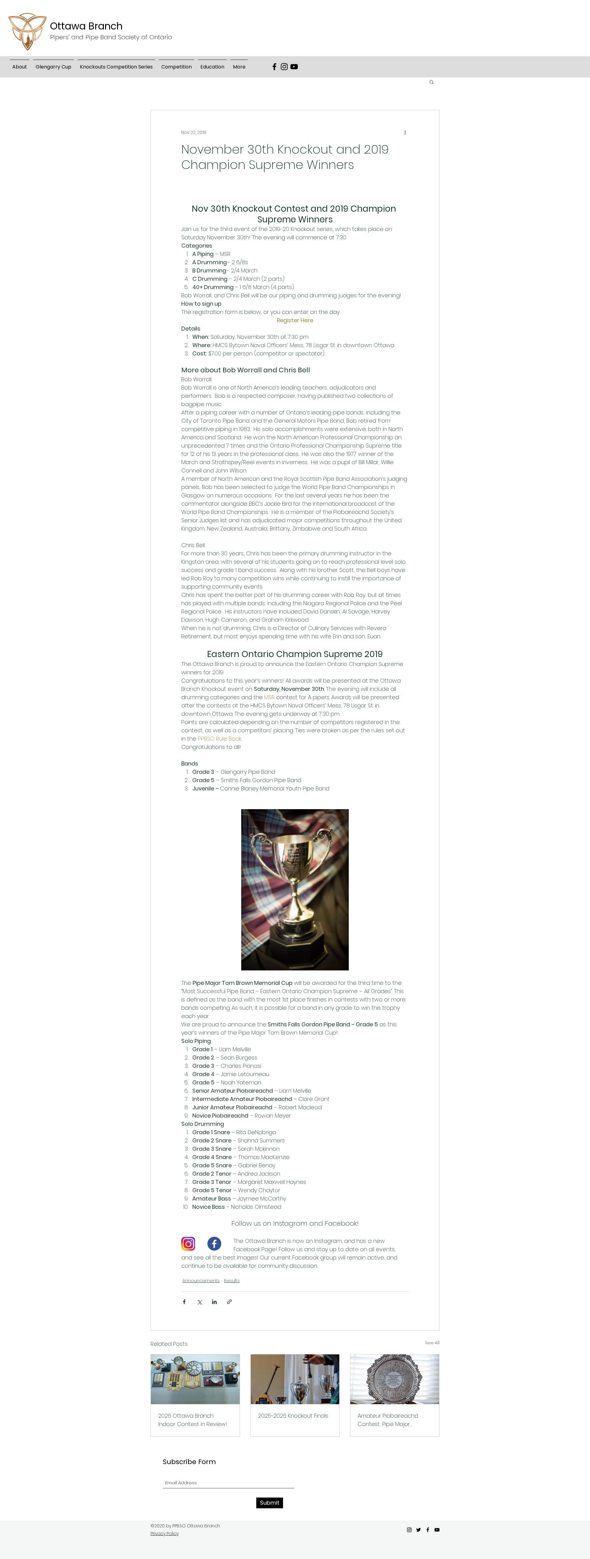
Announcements (201, 1281)
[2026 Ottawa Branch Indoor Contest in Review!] (195, 1379)
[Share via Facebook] (184, 1302)
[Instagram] (284, 66)
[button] (53, 64)
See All (432, 1343)
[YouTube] (294, 66)
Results (232, 1281)
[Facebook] (274, 66)
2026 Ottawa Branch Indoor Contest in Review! (192, 1420)
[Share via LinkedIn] (214, 1302)
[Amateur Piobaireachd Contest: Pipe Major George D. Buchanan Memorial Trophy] (394, 1379)
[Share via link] (229, 1302)
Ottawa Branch (86, 26)
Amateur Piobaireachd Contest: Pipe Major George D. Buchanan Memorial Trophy (388, 1420)
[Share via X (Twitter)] (199, 1302)
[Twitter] (418, 1530)
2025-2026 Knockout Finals (293, 1416)
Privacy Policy (165, 1533)
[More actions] (405, 132)
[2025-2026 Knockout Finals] (295, 1379)
